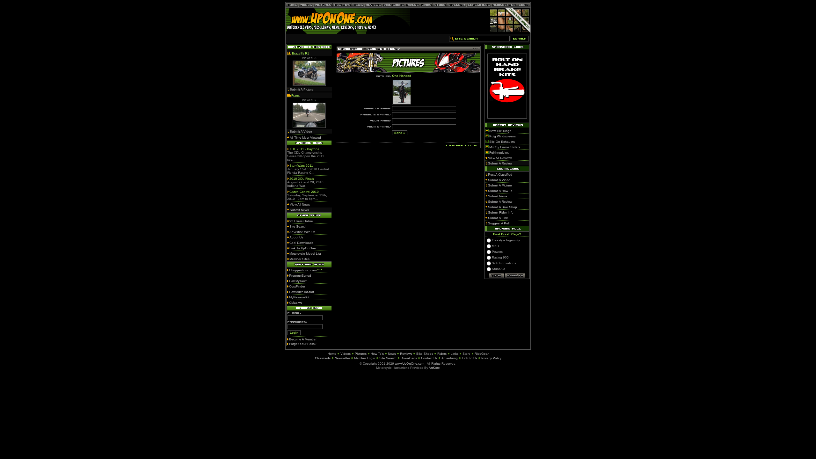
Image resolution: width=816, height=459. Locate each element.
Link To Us (469, 358)
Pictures (361, 353)
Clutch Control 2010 (304, 191)
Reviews (406, 353)
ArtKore (434, 367)
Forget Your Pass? (303, 344)
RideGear (482, 353)
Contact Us (429, 358)
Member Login (364, 358)
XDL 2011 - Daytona (304, 149)
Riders (442, 353)
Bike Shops (424, 353)
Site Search (388, 358)
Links (454, 353)
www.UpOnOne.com (409, 363)
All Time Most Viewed (305, 137)
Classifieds (323, 358)
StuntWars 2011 (301, 165)
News (392, 353)
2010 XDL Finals (301, 178)
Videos (345, 353)
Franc (295, 95)
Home (332, 353)
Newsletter (342, 358)
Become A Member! (303, 339)
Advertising (449, 358)
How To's (377, 353)
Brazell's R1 (300, 53)
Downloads (409, 358)
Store (466, 353)
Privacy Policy (491, 358)
